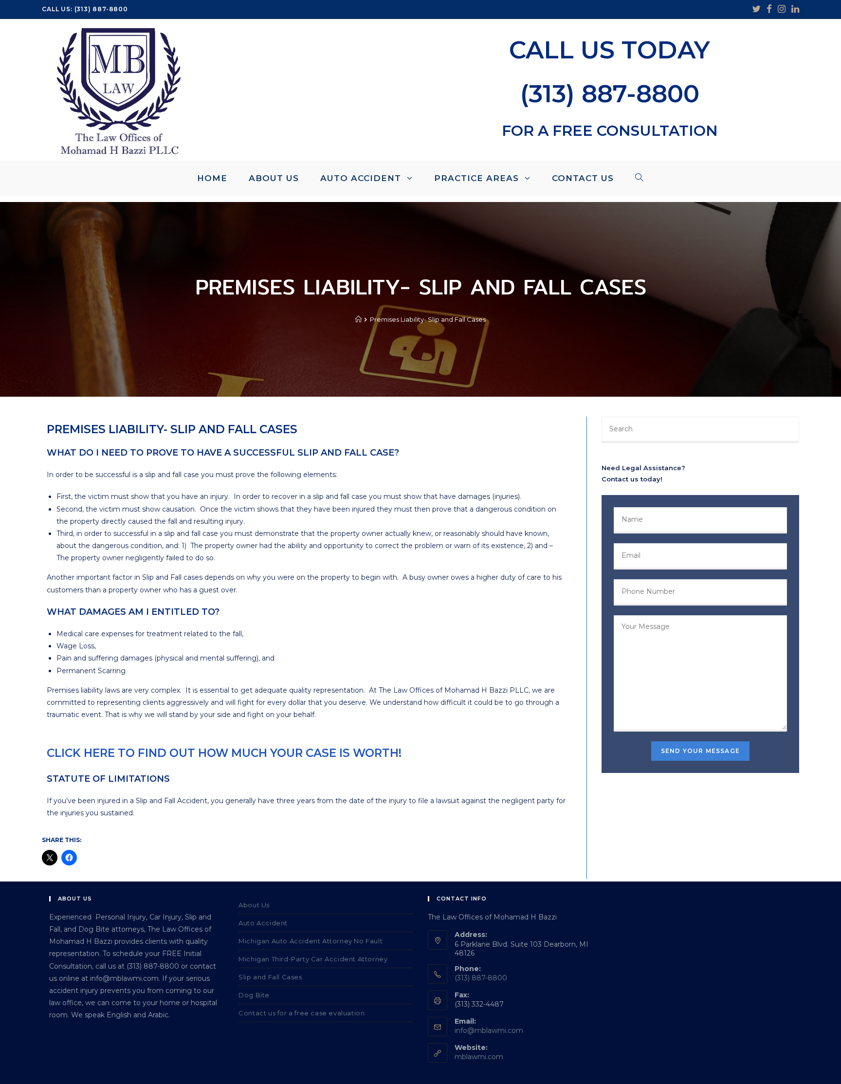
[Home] (358, 319)
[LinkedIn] (793, 9)
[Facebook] (769, 9)
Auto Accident (263, 923)
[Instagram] (781, 9)
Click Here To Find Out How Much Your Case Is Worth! (225, 753)
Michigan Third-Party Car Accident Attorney (312, 959)
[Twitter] (756, 9)
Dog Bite (254, 995)
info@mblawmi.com (489, 1030)
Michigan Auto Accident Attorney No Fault (310, 941)
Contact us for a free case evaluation (301, 1013)
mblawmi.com (479, 1056)
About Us (254, 905)
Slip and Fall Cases (270, 977)
